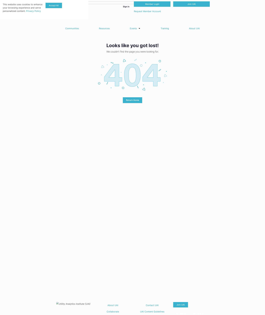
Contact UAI (152, 305)
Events (133, 28)
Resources (104, 28)
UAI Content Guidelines (152, 311)
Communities (72, 28)
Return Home (132, 100)
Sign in (126, 6)
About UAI (194, 28)
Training (165, 28)
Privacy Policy (33, 11)
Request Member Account (147, 11)
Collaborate (113, 311)
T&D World (180, 313)
